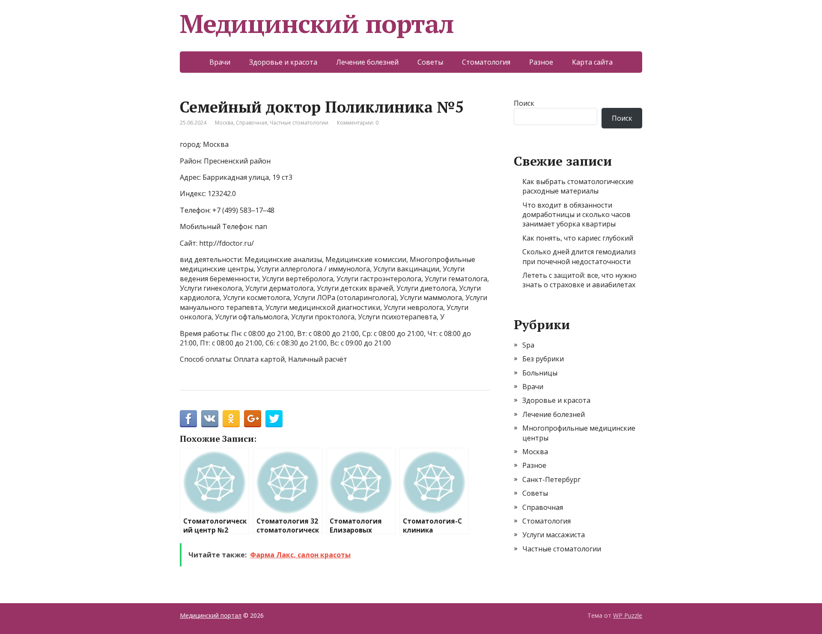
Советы (430, 62)
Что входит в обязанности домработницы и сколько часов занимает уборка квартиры (576, 214)
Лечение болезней (367, 62)
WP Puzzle (627, 615)
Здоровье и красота (283, 62)
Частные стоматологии (299, 122)
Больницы (539, 373)
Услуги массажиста (553, 534)
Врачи (219, 62)
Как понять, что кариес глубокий (577, 238)
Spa (528, 345)
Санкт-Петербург (551, 479)
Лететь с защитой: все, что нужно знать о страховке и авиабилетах (579, 280)
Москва (224, 122)
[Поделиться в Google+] (252, 418)
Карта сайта (592, 62)
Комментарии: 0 (357, 122)
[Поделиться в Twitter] (274, 418)
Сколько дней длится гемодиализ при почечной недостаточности (579, 256)
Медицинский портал (316, 23)
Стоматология (486, 62)
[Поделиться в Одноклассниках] (231, 418)
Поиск (524, 103)
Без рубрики (543, 358)
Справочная (251, 122)
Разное (541, 62)
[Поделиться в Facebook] (188, 418)
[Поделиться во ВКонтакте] (209, 418)
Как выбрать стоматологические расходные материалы (578, 186)
